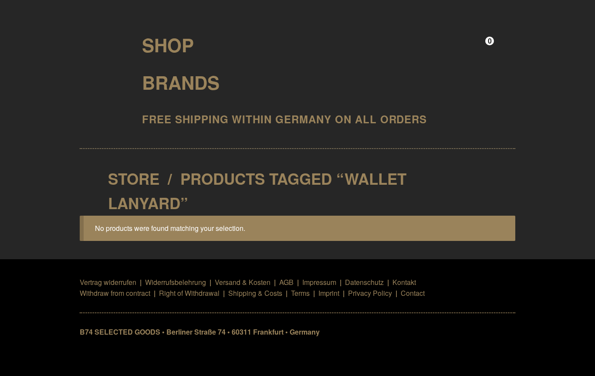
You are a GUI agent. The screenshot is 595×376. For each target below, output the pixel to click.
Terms (300, 293)
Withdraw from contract (115, 293)
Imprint (328, 293)
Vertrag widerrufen (108, 282)
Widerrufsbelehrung (175, 282)
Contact (413, 293)
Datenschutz (364, 282)
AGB (286, 282)
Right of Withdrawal (189, 293)
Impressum (319, 282)
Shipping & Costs (255, 293)
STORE (133, 179)
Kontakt (404, 282)
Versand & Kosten (242, 282)
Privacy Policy (370, 293)
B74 (103, 42)
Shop (168, 45)
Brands (181, 82)
